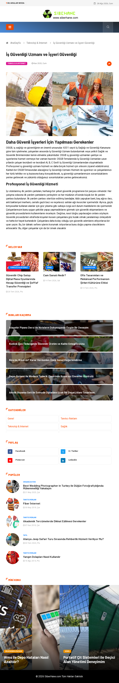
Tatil (25, 535)
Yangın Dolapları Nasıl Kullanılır (41, 556)
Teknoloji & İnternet (36, 42)
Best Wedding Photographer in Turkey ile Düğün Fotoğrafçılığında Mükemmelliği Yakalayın (63, 487)
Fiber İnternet (31, 503)
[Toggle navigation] (10, 27)
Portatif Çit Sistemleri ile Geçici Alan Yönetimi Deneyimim (89, 659)
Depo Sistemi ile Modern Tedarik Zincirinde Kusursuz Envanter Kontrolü (60, 3)
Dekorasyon (89, 267)
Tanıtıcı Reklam (69, 418)
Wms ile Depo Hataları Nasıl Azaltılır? (26, 659)
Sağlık (64, 426)
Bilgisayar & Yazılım (13, 651)
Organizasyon (29, 482)
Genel (49, 267)
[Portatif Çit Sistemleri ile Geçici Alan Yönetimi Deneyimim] (89, 627)
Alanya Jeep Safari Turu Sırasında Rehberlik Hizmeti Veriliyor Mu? (63, 539)
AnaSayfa (15, 42)
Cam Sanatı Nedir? (54, 275)
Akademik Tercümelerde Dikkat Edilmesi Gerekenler (54, 521)
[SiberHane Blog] (59, 13)
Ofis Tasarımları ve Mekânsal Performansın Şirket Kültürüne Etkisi (94, 278)
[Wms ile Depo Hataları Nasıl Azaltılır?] (30, 627)
